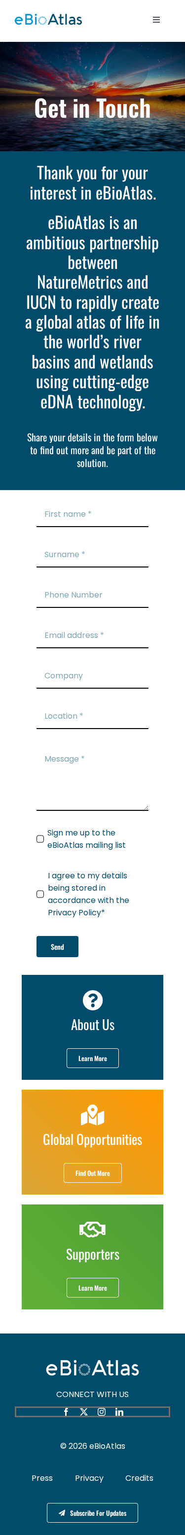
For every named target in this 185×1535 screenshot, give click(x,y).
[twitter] (84, 1412)
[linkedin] (119, 1412)
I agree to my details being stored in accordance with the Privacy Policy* (88, 894)
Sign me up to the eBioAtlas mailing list (86, 839)
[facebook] (66, 1412)
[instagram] (102, 1412)
